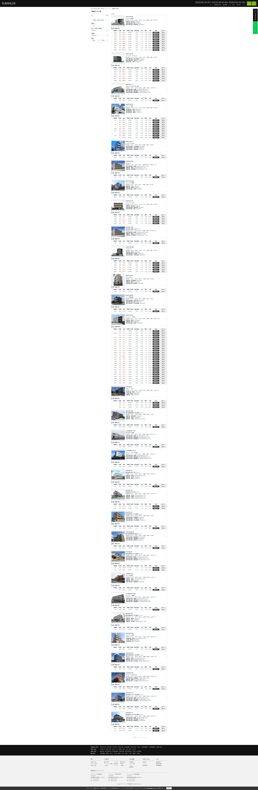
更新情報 (131, 767)
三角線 (127, 393)
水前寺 (132, 418)
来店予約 (238, 4)
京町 (132, 53)
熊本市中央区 (129, 16)
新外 (131, 551)
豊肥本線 (128, 21)
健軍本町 (132, 532)
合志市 (138, 747)
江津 (131, 512)
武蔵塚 (132, 475)
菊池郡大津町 (159, 747)
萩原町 (133, 181)
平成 (132, 186)
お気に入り (254, 4)
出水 (132, 141)
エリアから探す (94, 763)
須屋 (110, 749)
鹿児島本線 (128, 61)
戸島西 (132, 161)
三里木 (132, 498)
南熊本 (132, 187)
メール (243, 4)
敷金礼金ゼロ (123, 762)
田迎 (131, 613)
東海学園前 (133, 169)
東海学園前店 (159, 765)
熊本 (132, 321)
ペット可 (116, 762)
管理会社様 (145, 765)
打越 (134, 110)
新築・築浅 (106, 762)
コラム (130, 765)
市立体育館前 (136, 146)
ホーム (211, 4)
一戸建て (122, 765)
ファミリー (116, 765)
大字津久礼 (102, 749)
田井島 (132, 573)
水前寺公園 (136, 147)
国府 (132, 16)
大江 (117, 749)
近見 (131, 386)
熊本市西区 (133, 747)
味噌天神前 (136, 24)
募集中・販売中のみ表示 (99, 20)
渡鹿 (130, 749)
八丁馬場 (135, 518)
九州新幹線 (138, 751)
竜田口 (132, 167)
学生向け (122, 763)
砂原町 (132, 633)
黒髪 (107, 749)
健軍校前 (135, 283)
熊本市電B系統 (129, 58)
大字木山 (134, 430)
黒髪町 (134, 112)
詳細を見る (156, 32)
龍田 (124, 749)
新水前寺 (133, 21)
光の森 (132, 476)
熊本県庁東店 (159, 763)
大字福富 (134, 593)
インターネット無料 (108, 763)
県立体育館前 (136, 58)
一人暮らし (106, 765)
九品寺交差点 (136, 254)
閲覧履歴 (249, 4)
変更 (107, 15)
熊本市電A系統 (129, 23)
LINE (255, 29)
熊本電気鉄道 (129, 110)
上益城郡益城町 (129, 430)
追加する (163, 32)
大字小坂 (134, 450)
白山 (132, 200)
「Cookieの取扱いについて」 (151, 788)
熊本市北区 (115, 747)
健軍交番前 (136, 90)
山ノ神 (132, 84)
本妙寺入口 (136, 60)
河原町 (135, 188)
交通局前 (135, 253)
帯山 (132, 275)
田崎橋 (138, 753)
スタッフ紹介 (232, 4)
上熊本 (133, 61)
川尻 (133, 641)
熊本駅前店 (158, 762)
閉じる (169, 788)
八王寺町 (134, 749)
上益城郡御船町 (129, 450)
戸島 (131, 470)
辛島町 (135, 323)
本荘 (132, 315)
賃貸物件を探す (217, 4)
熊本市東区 (129, 84)
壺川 (132, 104)
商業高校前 (136, 149)
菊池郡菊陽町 (127, 747)
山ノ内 (132, 712)
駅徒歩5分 (116, 763)
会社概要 (225, 4)
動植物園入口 (136, 92)
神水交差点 (136, 661)
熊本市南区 (129, 386)
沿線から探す (93, 762)
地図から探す (93, 765)
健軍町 (135, 89)
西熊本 (133, 391)
